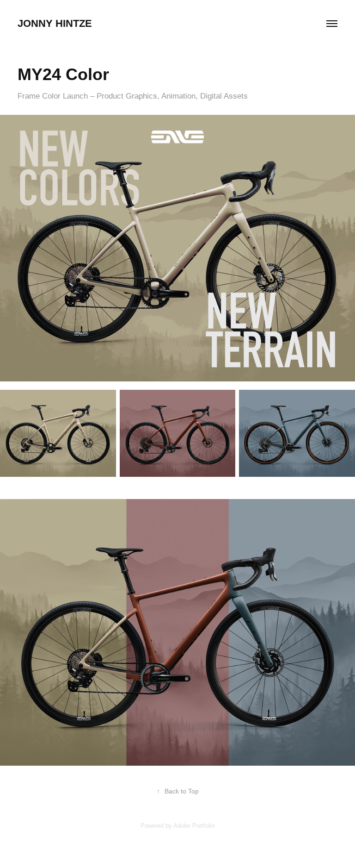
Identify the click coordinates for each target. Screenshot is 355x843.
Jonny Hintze (55, 23)
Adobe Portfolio (193, 825)
